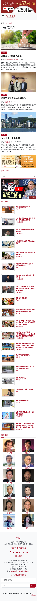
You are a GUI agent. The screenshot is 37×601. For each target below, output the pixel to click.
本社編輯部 (19, 222)
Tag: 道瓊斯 (9, 23)
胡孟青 (7, 142)
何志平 (18, 209)
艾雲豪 (7, 102)
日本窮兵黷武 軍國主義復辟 (24, 389)
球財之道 (4, 94)
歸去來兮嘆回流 (21, 378)
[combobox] (18, 176)
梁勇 (17, 370)
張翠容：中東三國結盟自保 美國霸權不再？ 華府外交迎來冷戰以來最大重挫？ (25, 322)
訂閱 (32, 585)
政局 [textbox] (3, 176)
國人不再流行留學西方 (23, 355)
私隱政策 (33, 595)
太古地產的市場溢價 (10, 138)
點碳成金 (4, 52)
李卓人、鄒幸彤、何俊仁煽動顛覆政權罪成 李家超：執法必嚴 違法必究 (25, 288)
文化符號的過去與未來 (23, 207)
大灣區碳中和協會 (11, 60)
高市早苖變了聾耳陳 (22, 400)
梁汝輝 (18, 313)
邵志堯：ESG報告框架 (11, 56)
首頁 (2, 23)
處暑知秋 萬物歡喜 (21, 298)
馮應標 (18, 380)
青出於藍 (4, 134)
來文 (17, 267)
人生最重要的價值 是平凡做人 (25, 241)
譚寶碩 (18, 243)
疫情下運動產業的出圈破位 (13, 98)
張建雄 (18, 357)
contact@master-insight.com (20, 571)
